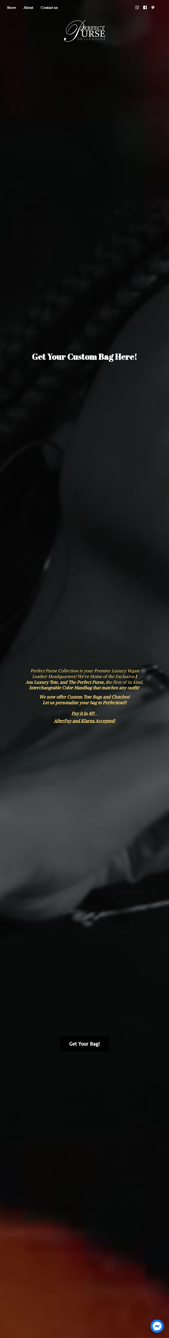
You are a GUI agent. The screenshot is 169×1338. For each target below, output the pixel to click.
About (28, 7)
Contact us (49, 7)
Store (11, 7)
